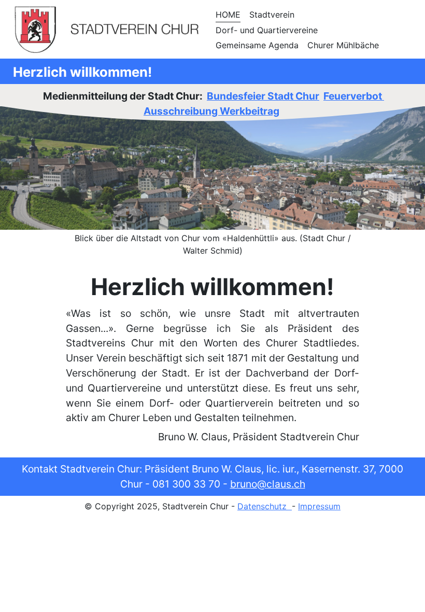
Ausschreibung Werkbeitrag (211, 111)
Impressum (319, 506)
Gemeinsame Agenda (257, 45)
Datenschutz (264, 506)
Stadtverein (271, 14)
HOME (228, 14)
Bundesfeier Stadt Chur (263, 96)
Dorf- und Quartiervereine (267, 30)
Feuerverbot (353, 96)
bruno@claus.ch (267, 484)
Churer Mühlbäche (343, 45)
